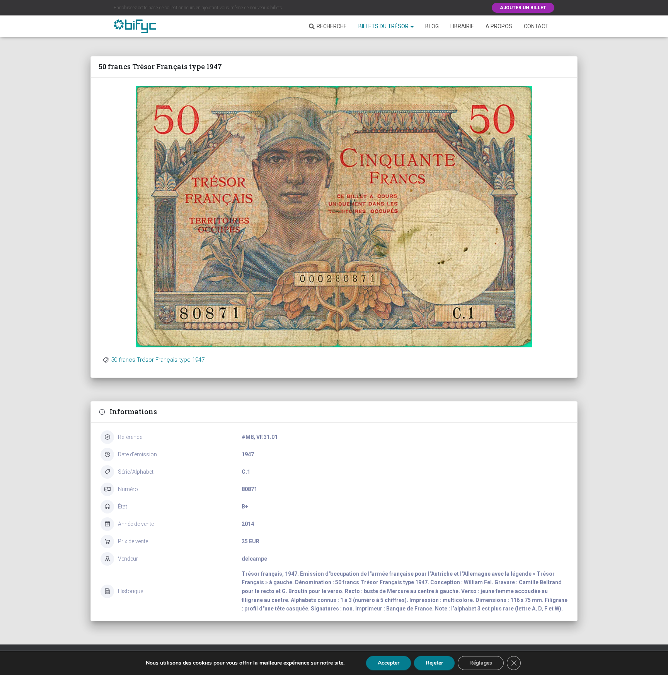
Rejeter (434, 662)
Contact (536, 26)
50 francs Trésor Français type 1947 (157, 359)
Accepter (388, 662)
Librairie (462, 26)
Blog (432, 26)
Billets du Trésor (384, 26)
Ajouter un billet (523, 7)
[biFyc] (135, 26)
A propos (499, 26)
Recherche (332, 26)
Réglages (480, 662)
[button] (412, 26)
